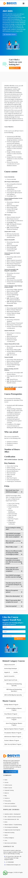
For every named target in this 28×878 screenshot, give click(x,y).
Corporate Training (9, 790)
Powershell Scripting (9, 832)
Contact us (7, 798)
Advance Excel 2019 (9, 664)
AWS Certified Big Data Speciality (13, 695)
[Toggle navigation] (23, 3)
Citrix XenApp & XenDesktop (11, 827)
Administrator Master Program (12, 736)
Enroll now (20, 638)
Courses (6, 782)
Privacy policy (7, 801)
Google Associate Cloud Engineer (12, 830)
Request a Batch (14, 68)
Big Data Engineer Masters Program (14, 729)
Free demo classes (11, 34)
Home (5, 779)
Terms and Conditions (9, 803)
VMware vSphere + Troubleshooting (13, 824)
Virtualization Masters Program (12, 733)
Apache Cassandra (9, 676)
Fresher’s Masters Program (11, 740)
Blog (5, 795)
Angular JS (7, 672)
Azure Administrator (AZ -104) (11, 819)
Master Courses (8, 787)
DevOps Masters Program (11, 704)
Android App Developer (10, 668)
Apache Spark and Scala (10, 680)
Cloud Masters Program (10, 714)
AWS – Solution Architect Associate (12, 816)
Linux (5, 840)
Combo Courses (8, 785)
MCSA (5, 822)
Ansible (16, 672)
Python (6, 835)
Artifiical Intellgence (9, 837)
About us (6, 793)
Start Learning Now (11, 771)
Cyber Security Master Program (12, 744)
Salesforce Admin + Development (12, 814)
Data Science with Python (10, 843)
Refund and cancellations (10, 806)
